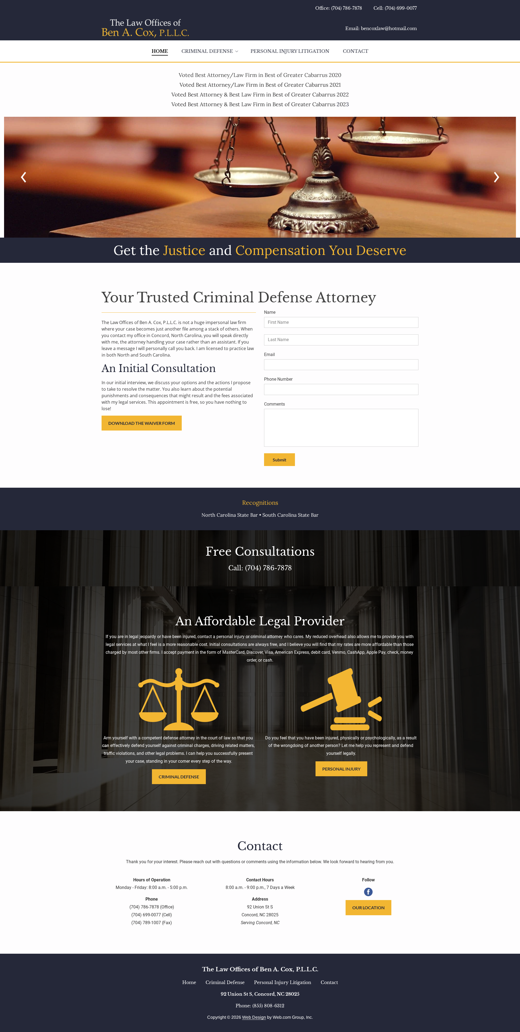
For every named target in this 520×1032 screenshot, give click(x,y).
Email (269, 354)
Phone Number (278, 379)
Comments (274, 404)
